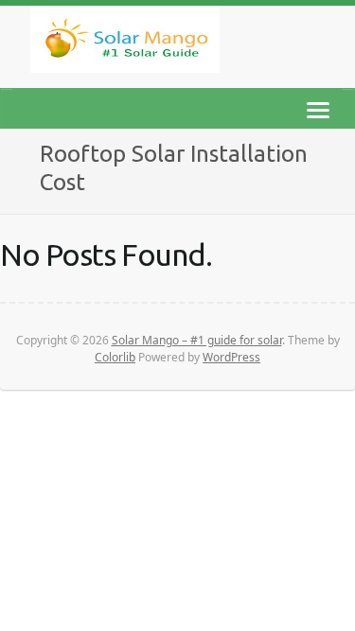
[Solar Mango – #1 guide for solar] (125, 43)
